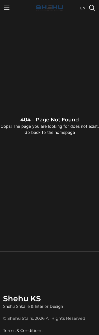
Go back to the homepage (49, 132)
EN (82, 8)
